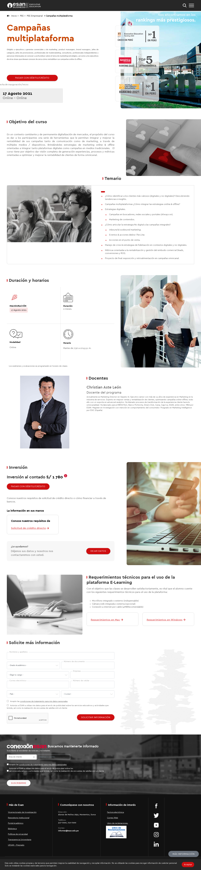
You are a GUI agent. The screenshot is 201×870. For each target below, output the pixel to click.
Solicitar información (95, 717)
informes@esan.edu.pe (68, 831)
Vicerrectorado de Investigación (22, 812)
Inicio (14, 16)
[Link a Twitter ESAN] (156, 815)
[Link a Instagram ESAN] (156, 834)
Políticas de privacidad (18, 834)
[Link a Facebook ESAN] (156, 806)
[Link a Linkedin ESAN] (156, 844)
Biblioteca (12, 829)
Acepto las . (39, 701)
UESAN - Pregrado (16, 845)
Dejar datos (98, 551)
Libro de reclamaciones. (117, 823)
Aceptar (188, 864)
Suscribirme (18, 783)
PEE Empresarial (35, 16)
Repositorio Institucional (18, 818)
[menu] (191, 5)
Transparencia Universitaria (19, 840)
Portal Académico (15, 823)
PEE (22, 16)
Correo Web (112, 818)
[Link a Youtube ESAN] (156, 825)
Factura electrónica (115, 812)
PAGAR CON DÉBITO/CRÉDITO (32, 78)
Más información (184, 854)
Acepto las (38, 765)
